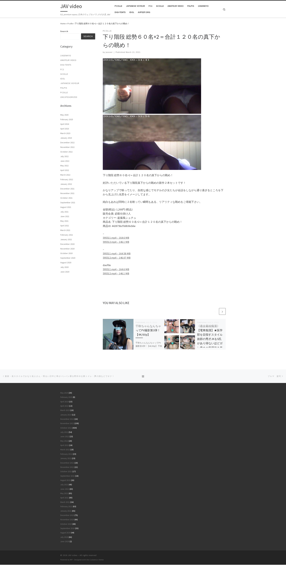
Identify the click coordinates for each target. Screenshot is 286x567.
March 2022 (65, 174)
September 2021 (67, 202)
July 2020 (64, 267)
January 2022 (66, 184)
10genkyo (65, 55)
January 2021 (66, 239)
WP (71, 560)
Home (63, 23)
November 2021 (67, 193)
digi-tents (65, 64)
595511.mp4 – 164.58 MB (116, 253)
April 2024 (64, 124)
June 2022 (64, 161)
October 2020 (66, 253)
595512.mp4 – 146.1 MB (116, 242)
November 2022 (67, 147)
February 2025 (66, 119)
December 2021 (67, 188)
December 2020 (67, 244)
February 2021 (66, 234)
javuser (109, 52)
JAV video (72, 555)
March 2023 (65, 133)
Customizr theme (97, 560)
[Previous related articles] (215, 311)
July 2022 (64, 156)
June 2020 (64, 271)
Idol (62, 78)
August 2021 (65, 207)
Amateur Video (68, 60)
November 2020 (67, 248)
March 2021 (65, 230)
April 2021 (64, 225)
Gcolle (64, 74)
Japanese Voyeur (69, 83)
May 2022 (64, 165)
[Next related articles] (222, 311)
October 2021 (66, 198)
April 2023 (64, 128)
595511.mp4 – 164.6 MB (116, 237)
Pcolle (70, 23)
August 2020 (65, 262)
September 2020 (67, 258)
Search (64, 31)
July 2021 (64, 211)
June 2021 (64, 216)
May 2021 (64, 221)
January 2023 (66, 138)
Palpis (63, 88)
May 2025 (64, 114)
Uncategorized (68, 97)
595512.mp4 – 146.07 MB (116, 257)
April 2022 (64, 170)
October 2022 (66, 151)
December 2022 (67, 142)
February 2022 (66, 179)
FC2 (62, 69)
